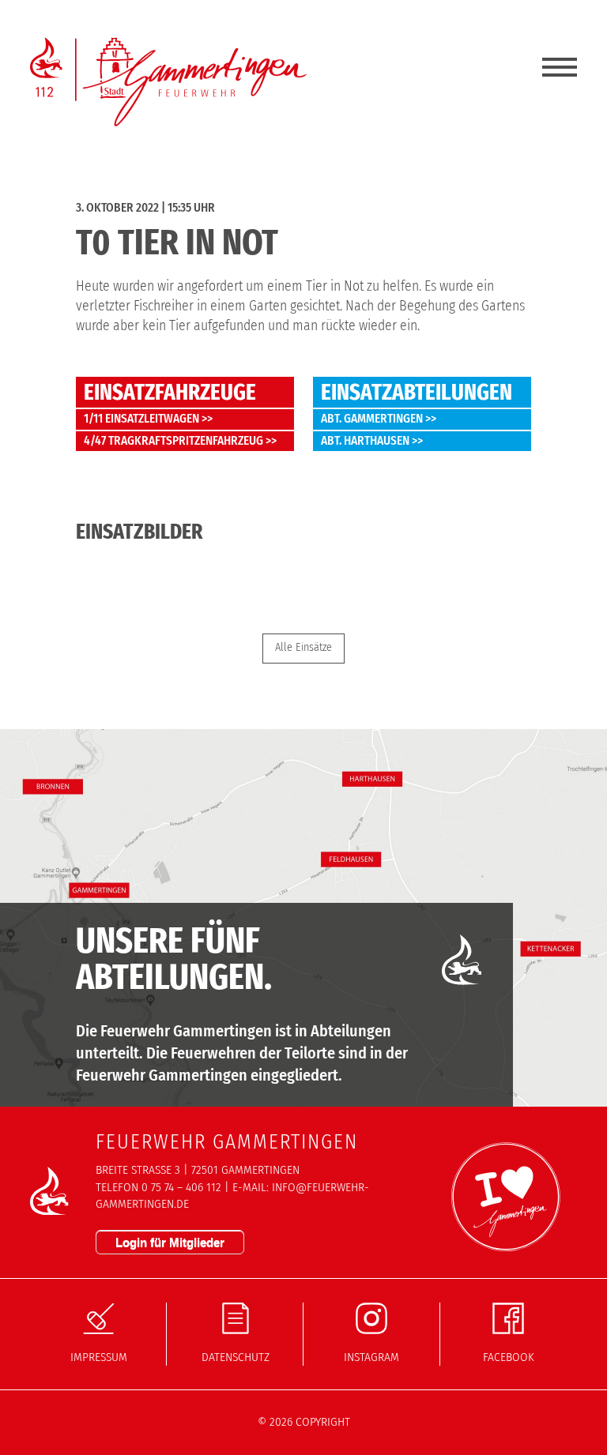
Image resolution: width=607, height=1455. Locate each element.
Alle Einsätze (303, 647)
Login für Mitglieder (169, 1242)
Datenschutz (236, 1357)
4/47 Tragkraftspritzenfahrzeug (173, 441)
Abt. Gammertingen (372, 419)
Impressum (98, 1357)
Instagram (371, 1357)
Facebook (508, 1357)
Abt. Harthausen (365, 441)
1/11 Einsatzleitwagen (141, 419)
